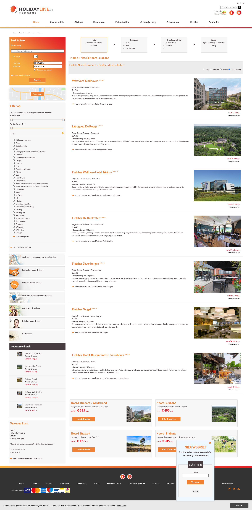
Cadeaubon (64, 483)
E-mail (195, 472)
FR (243, 3)
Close (195, 491)
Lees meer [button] (121, 505)
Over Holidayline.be (137, 483)
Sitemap (156, 483)
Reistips (194, 22)
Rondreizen (98, 22)
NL (238, 3)
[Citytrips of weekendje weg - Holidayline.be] (56, 10)
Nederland (22, 33)
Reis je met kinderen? (22, 75)
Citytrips (78, 22)
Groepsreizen (173, 22)
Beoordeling (236, 70)
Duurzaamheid (227, 483)
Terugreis (16, 66)
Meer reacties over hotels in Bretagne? (27, 458)
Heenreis (16, 63)
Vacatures (171, 483)
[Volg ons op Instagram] (239, 12)
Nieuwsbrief (81, 483)
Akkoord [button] (239, 505)
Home (36, 22)
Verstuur (195, 482)
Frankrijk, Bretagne (17, 438)
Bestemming (16, 45)
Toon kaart (37, 94)
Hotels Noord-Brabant (35, 33)
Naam (225, 70)
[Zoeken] (239, 7)
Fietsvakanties (122, 22)
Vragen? (49, 483)
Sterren (216, 70)
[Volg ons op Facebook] (231, 12)
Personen (16, 56)
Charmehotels (57, 22)
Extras (96, 483)
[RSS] (239, 489)
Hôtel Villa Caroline (17, 433)
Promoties (214, 22)
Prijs (207, 70)
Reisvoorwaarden (114, 483)
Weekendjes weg (148, 22)
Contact (35, 483)
